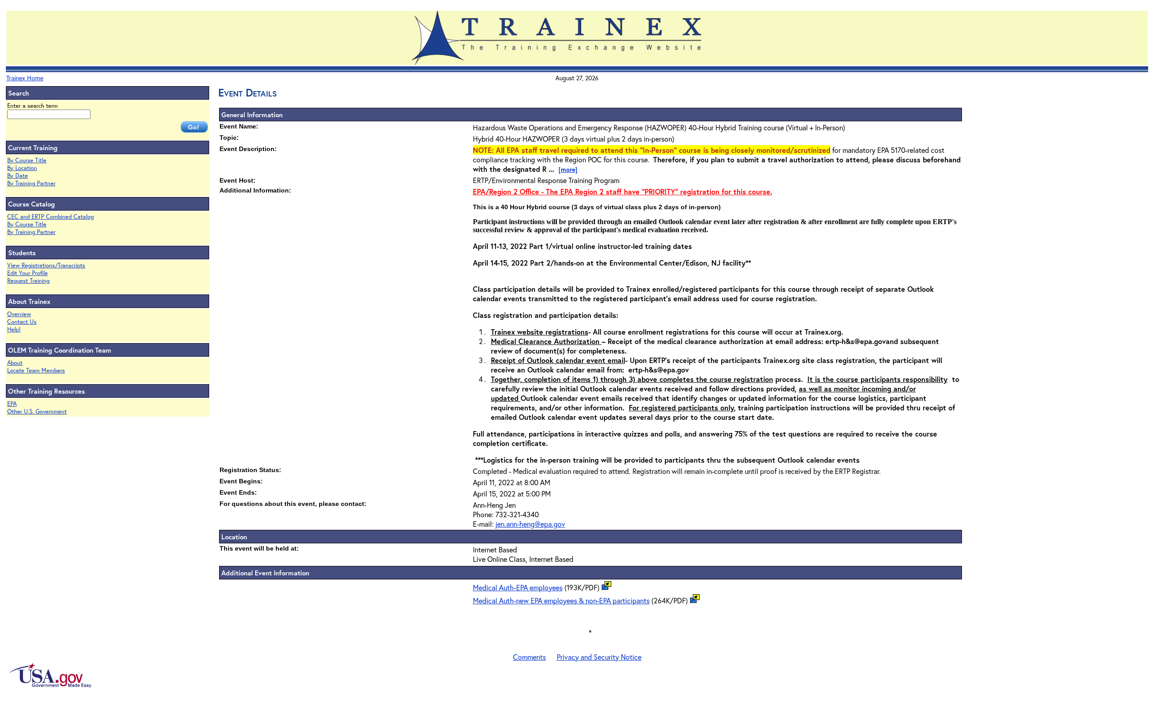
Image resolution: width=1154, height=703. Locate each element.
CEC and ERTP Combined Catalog (50, 217)
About (15, 363)
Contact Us (22, 322)
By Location (22, 168)
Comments (529, 657)
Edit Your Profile (27, 273)
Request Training (28, 281)
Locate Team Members (36, 370)
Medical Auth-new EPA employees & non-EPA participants (561, 600)
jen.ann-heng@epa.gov (530, 523)
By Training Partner (31, 183)
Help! (14, 329)
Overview (19, 314)
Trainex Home (24, 78)
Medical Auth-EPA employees (518, 587)
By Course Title (26, 160)
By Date (17, 175)
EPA (12, 404)
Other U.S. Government (37, 411)
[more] (568, 169)
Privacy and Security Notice (599, 657)
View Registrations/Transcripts (46, 265)
